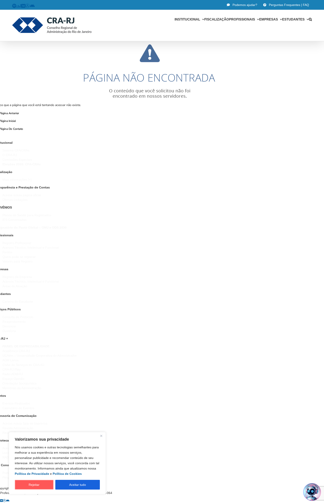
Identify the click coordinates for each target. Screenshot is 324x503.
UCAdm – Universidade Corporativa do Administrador (39, 355)
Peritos (7, 252)
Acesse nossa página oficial (21, 195)
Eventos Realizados (16, 403)
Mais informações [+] (17, 179)
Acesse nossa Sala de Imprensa (24, 423)
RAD (5, 457)
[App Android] (7, 500)
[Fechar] (101, 435)
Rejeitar (34, 484)
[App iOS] (4, 500)
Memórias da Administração (21, 388)
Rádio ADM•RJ (12, 374)
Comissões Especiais (17, 159)
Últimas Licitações (15, 199)
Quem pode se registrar (19, 257)
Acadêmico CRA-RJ (16, 351)
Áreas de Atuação (14, 286)
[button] (310, 19)
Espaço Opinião (13, 378)
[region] (57, 463)
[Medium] (1, 500)
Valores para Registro (17, 261)
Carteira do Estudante (17, 301)
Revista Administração (17, 428)
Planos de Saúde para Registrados (26, 215)
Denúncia (9, 326)
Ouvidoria (9, 331)
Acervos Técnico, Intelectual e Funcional (30, 247)
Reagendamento (14, 321)
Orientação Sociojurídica (19, 383)
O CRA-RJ (9, 155)
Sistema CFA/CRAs (15, 150)
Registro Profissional (16, 243)
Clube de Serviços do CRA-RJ (23, 365)
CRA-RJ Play (11, 369)
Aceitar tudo (77, 484)
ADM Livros (10, 360)
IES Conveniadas (14, 220)
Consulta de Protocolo (17, 317)
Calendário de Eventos (18, 408)
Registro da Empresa (17, 277)
